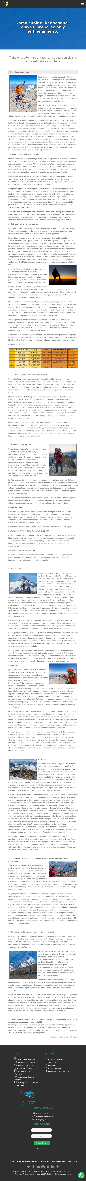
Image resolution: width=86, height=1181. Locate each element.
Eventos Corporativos (44, 1117)
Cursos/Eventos (54, 1069)
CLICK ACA (45, 531)
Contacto (72, 1162)
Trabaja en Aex (58, 1162)
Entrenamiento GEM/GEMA (58, 1072)
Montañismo (53, 1066)
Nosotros (45, 1162)
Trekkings (52, 1062)
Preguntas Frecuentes (27, 1162)
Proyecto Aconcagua (26, 1062)
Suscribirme (42, 1143)
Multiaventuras (42, 1114)
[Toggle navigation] (82, 3)
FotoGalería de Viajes (26, 1059)
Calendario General (55, 1059)
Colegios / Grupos (43, 1120)
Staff (11, 1162)
